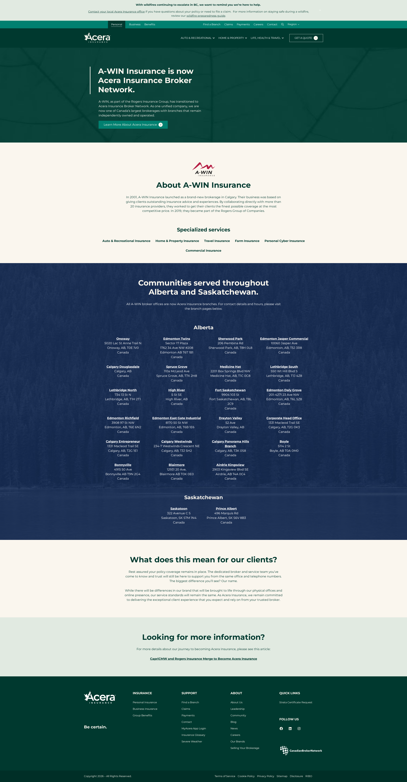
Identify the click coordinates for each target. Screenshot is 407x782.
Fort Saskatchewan (230, 390)
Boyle (284, 441)
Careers (258, 24)
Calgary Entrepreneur (123, 441)
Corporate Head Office (284, 418)
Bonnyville (122, 465)
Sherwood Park (230, 339)
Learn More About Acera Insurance (130, 124)
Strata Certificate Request (295, 702)
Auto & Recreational (196, 38)
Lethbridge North (123, 390)
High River (176, 390)
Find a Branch (212, 24)
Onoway (123, 339)
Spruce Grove (176, 367)
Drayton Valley (230, 418)
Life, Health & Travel (266, 38)
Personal (116, 24)
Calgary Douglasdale (123, 367)
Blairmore (177, 465)
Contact (272, 24)
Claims (228, 24)
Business (135, 24)
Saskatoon (178, 508)
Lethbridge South (284, 367)
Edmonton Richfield (123, 418)
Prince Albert (226, 508)
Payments (243, 24)
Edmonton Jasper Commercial (284, 339)
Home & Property (231, 38)
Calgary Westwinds (176, 441)
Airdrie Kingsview (230, 465)
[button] (282, 24)
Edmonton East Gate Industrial (176, 418)
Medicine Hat (230, 367)
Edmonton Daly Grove (284, 390)
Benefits (149, 24)
